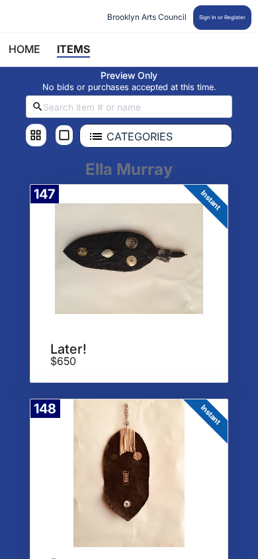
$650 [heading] (63, 362)
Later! (68, 349)
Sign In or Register (222, 17)
